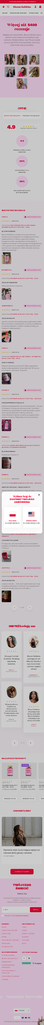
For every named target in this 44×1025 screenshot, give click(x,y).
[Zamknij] (39, 495)
